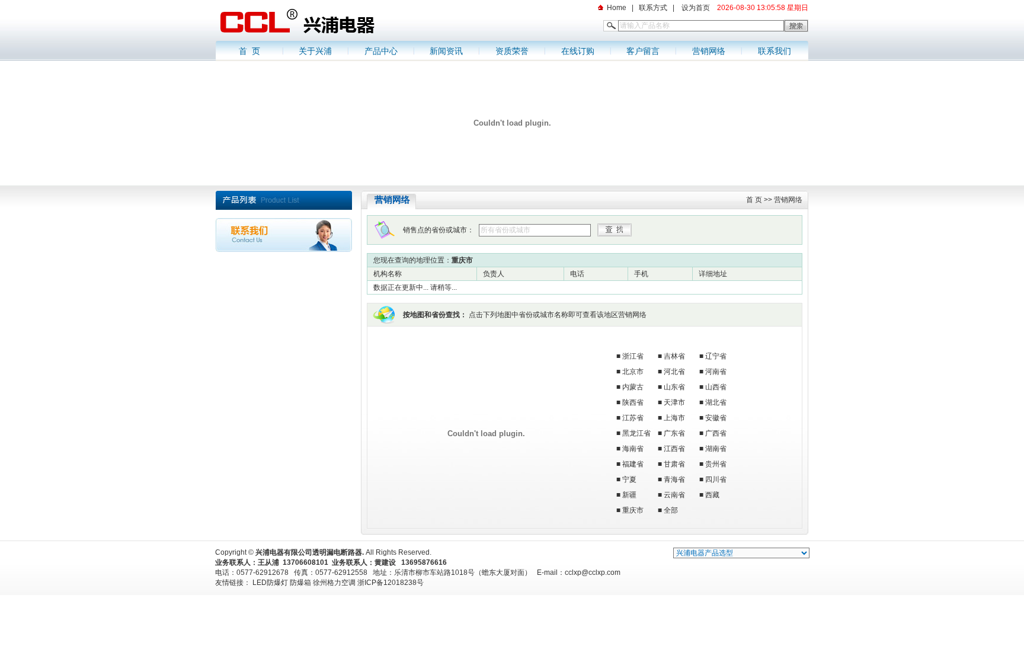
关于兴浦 (315, 51)
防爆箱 (300, 582)
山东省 (674, 387)
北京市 (633, 371)
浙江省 (633, 356)
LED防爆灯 (270, 582)
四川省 (716, 479)
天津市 (674, 402)
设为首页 (695, 8)
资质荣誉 (512, 51)
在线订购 (577, 51)
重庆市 (633, 510)
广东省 (674, 433)
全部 (671, 510)
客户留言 (643, 51)
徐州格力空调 (334, 582)
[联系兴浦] (284, 249)
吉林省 (674, 356)
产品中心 (381, 51)
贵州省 (716, 464)
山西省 (716, 387)
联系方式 (653, 8)
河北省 (674, 371)
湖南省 (716, 448)
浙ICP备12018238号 (390, 582)
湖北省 (716, 402)
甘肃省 (674, 464)
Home (616, 8)
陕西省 (633, 402)
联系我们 (774, 51)
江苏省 (633, 418)
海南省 (633, 448)
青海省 (674, 479)
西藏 (712, 495)
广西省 (716, 433)
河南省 (716, 371)
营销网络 (708, 51)
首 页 (249, 51)
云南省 (674, 495)
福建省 (633, 464)
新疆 (629, 495)
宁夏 (629, 479)
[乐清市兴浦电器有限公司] (334, 38)
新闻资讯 (446, 51)
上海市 (674, 418)
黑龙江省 (636, 433)
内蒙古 (633, 387)
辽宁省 (716, 356)
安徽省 (716, 418)
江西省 (674, 448)
